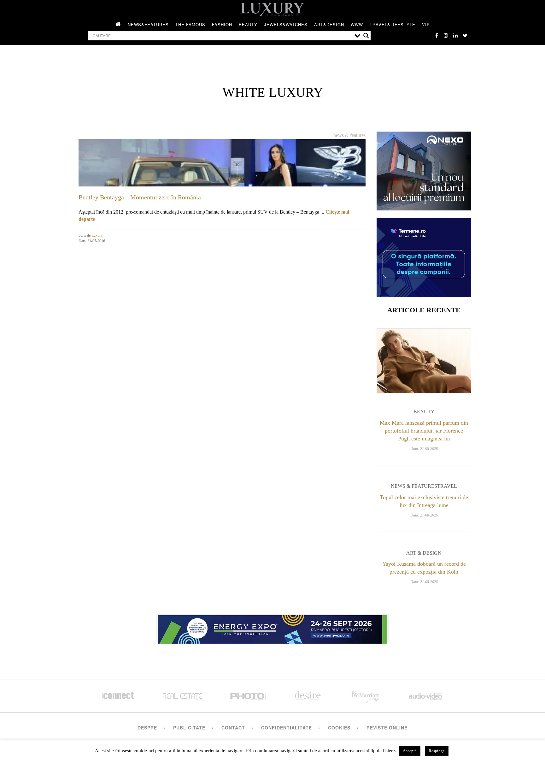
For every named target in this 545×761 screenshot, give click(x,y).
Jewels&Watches (286, 24)
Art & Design (424, 553)
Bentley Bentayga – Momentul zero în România (140, 197)
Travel (447, 486)
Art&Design (329, 24)
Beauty (248, 24)
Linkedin (455, 35)
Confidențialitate (286, 727)
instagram (446, 35)
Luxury (97, 235)
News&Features (148, 24)
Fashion (222, 24)
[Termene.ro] (424, 294)
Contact (233, 727)
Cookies (339, 727)
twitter (465, 35)
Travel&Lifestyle (392, 24)
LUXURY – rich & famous (272, 9)
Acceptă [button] (410, 750)
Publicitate (189, 727)
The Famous (190, 24)
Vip (426, 24)
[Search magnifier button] (366, 35)
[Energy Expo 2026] (272, 628)
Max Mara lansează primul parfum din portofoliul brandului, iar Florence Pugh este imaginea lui (424, 431)
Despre (147, 727)
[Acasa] (118, 24)
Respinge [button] (437, 750)
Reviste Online (386, 727)
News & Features (349, 135)
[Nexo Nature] (424, 208)
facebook (436, 35)
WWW (357, 24)
